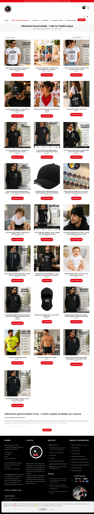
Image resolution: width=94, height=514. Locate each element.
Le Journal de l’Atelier (57, 20)
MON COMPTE (53, 455)
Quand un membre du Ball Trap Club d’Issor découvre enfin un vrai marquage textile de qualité (59, 486)
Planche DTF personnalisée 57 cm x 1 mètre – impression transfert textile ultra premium (76, 192)
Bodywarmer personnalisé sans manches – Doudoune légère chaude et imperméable (76, 315)
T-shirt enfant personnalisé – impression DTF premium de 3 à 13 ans (17, 233)
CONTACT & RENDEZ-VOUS (13, 490)
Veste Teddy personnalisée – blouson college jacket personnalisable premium (46, 233)
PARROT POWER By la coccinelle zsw (79, 445)
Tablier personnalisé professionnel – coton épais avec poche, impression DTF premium (47, 274)
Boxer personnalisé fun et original (47, 357)
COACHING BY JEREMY (76, 470)
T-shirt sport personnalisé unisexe (17, 357)
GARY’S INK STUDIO (75, 450)
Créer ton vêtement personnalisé (20, 20)
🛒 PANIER (52, 458)
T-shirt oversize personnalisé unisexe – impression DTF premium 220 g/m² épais (47, 151)
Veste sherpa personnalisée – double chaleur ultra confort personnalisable (76, 151)
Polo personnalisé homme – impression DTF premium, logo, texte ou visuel (17, 151)
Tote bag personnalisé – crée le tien (76, 109)
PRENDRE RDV (81, 19)
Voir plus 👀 (47, 430)
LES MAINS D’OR (75, 448)
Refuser (53, 509)
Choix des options (16, 75)
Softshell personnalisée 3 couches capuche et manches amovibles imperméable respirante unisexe (17, 316)
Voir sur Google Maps (9, 458)
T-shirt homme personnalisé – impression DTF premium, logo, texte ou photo (17, 68)
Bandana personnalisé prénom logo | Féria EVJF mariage (47, 109)
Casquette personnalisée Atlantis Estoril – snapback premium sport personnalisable (46, 192)
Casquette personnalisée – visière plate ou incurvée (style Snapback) (17, 109)
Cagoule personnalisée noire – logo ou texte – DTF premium (47, 315)
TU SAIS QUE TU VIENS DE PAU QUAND (80, 462)
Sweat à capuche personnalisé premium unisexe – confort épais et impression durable (17, 192)
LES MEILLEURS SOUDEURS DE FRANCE (80, 465)
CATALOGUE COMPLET (71, 20)
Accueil (6, 20)
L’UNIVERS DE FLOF (75, 453)
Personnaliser (75, 198)
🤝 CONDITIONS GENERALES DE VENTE (58, 464)
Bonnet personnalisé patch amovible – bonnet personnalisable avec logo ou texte (76, 233)
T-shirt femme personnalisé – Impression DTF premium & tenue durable (76, 68)
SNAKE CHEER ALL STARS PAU (78, 456)
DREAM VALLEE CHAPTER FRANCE (79, 459)
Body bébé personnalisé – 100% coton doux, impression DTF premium (76, 274)
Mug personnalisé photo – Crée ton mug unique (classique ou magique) (47, 68)
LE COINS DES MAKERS (76, 468)
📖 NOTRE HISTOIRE (54, 445)
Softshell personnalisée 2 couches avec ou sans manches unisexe (17, 399)
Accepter (43, 509)
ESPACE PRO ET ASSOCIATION (57, 461)
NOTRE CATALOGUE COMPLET (56, 452)
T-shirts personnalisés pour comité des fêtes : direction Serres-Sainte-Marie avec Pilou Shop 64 (58, 480)
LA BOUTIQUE (35, 20)
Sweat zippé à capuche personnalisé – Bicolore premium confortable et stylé (17, 274)
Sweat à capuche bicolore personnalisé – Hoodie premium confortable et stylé (76, 358)
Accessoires (44, 20)
